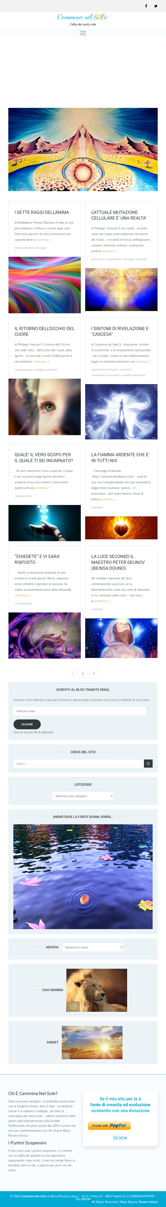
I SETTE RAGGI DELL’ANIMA (42, 212)
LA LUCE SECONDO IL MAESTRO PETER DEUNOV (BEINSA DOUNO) (118, 562)
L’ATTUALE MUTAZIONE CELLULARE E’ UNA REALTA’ (118, 215)
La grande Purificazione (132, 375)
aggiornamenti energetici (104, 369)
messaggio (41, 247)
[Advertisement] (83, 69)
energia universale (24, 247)
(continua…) (43, 239)
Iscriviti (27, 724)
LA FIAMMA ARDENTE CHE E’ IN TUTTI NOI (120, 457)
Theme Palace (148, 1202)
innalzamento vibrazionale (105, 375)
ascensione (97, 259)
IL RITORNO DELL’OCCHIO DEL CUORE (44, 331)
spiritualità (141, 259)
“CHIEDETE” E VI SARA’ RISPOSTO (37, 559)
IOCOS (86, 1199)
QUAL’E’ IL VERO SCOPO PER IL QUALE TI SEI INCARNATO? (44, 457)
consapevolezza (113, 259)
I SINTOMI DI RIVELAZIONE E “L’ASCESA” (120, 331)
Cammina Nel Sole (33, 1196)
